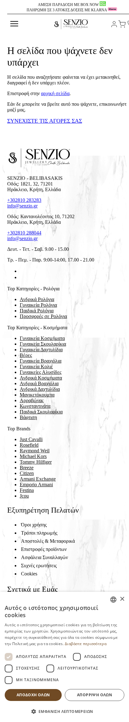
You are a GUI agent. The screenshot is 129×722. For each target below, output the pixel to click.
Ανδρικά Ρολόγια (37, 299)
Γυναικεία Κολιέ (36, 366)
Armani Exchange (38, 479)
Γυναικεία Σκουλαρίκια (43, 344)
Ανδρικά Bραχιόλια (39, 383)
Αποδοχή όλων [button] (33, 695)
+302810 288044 (24, 232)
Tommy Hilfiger (36, 462)
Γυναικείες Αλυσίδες (40, 372)
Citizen (27, 473)
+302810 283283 (24, 200)
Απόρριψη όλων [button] (94, 695)
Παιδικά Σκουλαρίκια (41, 411)
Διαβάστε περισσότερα (85, 643)
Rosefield (29, 445)
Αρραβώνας (32, 400)
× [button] (122, 599)
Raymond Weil (34, 450)
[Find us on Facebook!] (22, 271)
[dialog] (64, 657)
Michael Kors (33, 456)
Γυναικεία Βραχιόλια (40, 361)
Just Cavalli (31, 439)
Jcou (24, 495)
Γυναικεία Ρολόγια (38, 305)
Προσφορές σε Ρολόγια (43, 316)
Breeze (27, 467)
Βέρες (26, 355)
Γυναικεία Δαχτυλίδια (41, 349)
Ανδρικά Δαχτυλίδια (40, 389)
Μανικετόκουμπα (37, 394)
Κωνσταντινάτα (35, 406)
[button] (64, 711)
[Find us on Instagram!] (22, 277)
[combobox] (113, 599)
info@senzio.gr (22, 205)
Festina (27, 490)
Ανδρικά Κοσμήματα (41, 377)
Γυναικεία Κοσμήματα (42, 338)
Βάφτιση (28, 417)
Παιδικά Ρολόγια (37, 310)
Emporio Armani (36, 484)
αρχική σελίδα (55, 93)
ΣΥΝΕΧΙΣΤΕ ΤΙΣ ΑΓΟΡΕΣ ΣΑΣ (44, 121)
